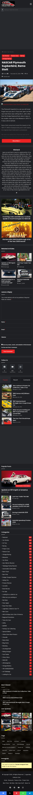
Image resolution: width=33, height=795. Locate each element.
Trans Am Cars (6, 620)
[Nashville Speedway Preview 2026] (6, 522)
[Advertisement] (16, 31)
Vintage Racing (7, 58)
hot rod (28, 744)
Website (3, 337)
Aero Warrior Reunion (8, 563)
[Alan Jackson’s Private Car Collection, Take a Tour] (7, 388)
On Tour (4, 543)
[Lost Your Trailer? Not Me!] (24, 257)
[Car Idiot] (16, 728)
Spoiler (4, 753)
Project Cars (6, 548)
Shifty (4, 623)
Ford (13, 744)
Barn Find (5, 574)
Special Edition (6, 631)
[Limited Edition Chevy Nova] (16, 715)
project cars (12, 750)
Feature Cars (14, 55)
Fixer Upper (5, 603)
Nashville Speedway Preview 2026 (13, 9)
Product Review (6, 583)
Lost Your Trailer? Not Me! (24, 264)
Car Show (5, 560)
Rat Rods (5, 600)
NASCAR (4, 660)
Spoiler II (10, 753)
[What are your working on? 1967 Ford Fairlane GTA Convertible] (7, 412)
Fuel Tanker (5, 654)
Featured (4, 537)
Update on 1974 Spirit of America (8, 264)
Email (3, 329)
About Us (27, 783)
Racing (22, 55)
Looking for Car (6, 674)
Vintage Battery (6, 666)
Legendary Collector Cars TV (10, 608)
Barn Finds (6, 783)
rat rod (19, 750)
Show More (16, 141)
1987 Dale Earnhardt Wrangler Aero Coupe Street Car (22, 403)
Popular (5, 380)
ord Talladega (6, 671)
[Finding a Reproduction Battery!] (6, 728)
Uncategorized (6, 648)
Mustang (4, 646)
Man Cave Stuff (19, 783)
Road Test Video (7, 606)
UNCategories (6, 663)
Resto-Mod (5, 640)
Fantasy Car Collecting (8, 628)
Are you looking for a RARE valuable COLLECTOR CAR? (8, 281)
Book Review (6, 588)
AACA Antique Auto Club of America (12, 614)
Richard (5, 73)
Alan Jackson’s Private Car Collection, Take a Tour (21, 386)
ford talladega (20, 744)
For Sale (4, 591)
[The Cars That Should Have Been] (7, 421)
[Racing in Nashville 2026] (24, 274)
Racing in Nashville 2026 (23, 280)
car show (16, 741)
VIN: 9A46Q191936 (7, 668)
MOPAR (4, 626)
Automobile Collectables (9, 568)
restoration (25, 750)
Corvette (4, 586)
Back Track (5, 571)
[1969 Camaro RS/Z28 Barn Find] (7, 396)
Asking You (5, 580)
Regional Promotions (8, 617)
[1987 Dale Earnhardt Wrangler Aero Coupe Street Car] (7, 404)
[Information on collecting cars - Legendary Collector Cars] (8, 4)
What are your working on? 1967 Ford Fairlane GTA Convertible (21, 411)
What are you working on (9, 597)
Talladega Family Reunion (9, 566)
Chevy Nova (6, 657)
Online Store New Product (9, 634)
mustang (28, 747)
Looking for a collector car (9, 594)
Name (3, 322)
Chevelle (4, 637)
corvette (23, 741)
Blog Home (5, 643)
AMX (3, 741)
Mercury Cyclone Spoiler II (8, 747)
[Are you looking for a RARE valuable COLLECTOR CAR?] (8, 274)
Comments (26, 380)
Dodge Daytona (6, 744)
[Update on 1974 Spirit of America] (8, 257)
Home (5, 52)
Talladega (17, 753)
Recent (15, 380)
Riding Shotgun (6, 651)
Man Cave (5, 611)
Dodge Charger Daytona (9, 577)
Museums (5, 557)
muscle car (20, 747)
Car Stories (10, 52)
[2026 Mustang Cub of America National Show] (27, 728)
